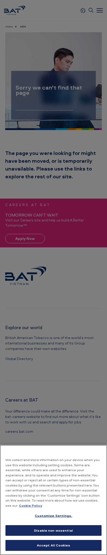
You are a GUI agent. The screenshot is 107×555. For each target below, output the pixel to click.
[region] (53, 500)
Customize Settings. (53, 515)
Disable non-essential (53, 530)
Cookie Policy (30, 505)
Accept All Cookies (53, 545)
